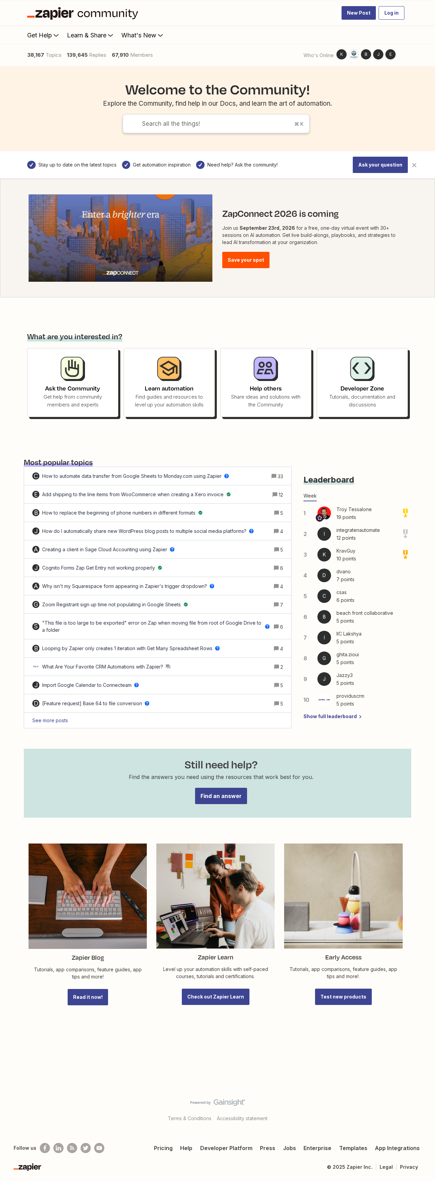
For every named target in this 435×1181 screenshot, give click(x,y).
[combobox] (216, 123)
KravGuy (345, 551)
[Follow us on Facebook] (45, 1148)
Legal (386, 1167)
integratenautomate (358, 530)
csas (341, 592)
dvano (343, 571)
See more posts (50, 720)
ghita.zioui (347, 654)
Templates (353, 1148)
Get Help (39, 35)
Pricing (163, 1148)
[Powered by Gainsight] (217, 1104)
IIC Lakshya (349, 634)
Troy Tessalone (354, 509)
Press (267, 1148)
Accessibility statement (242, 1118)
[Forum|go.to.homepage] (84, 13)
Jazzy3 (344, 675)
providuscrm (350, 696)
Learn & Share (86, 35)
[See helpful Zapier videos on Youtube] (99, 1148)
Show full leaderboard (330, 716)
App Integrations (397, 1148)
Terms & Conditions (189, 1118)
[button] (359, 13)
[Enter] (129, 123)
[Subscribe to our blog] (72, 1148)
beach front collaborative (364, 613)
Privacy (409, 1167)
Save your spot (246, 260)
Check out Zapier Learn (215, 997)
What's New (138, 35)
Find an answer (221, 796)
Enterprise (317, 1148)
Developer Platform (226, 1148)
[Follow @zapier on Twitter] (86, 1148)
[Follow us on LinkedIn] (58, 1148)
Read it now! (88, 997)
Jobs (289, 1148)
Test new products (343, 997)
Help (186, 1148)
